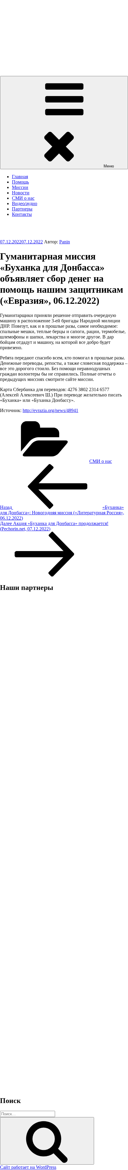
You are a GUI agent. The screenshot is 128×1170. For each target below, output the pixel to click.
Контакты (22, 214)
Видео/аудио (24, 203)
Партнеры (22, 208)
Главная (20, 176)
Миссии (20, 187)
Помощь (20, 181)
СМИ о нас (23, 198)
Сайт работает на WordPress (28, 1167)
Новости (20, 192)
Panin (64, 241)
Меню (109, 166)
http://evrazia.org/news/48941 (50, 410)
